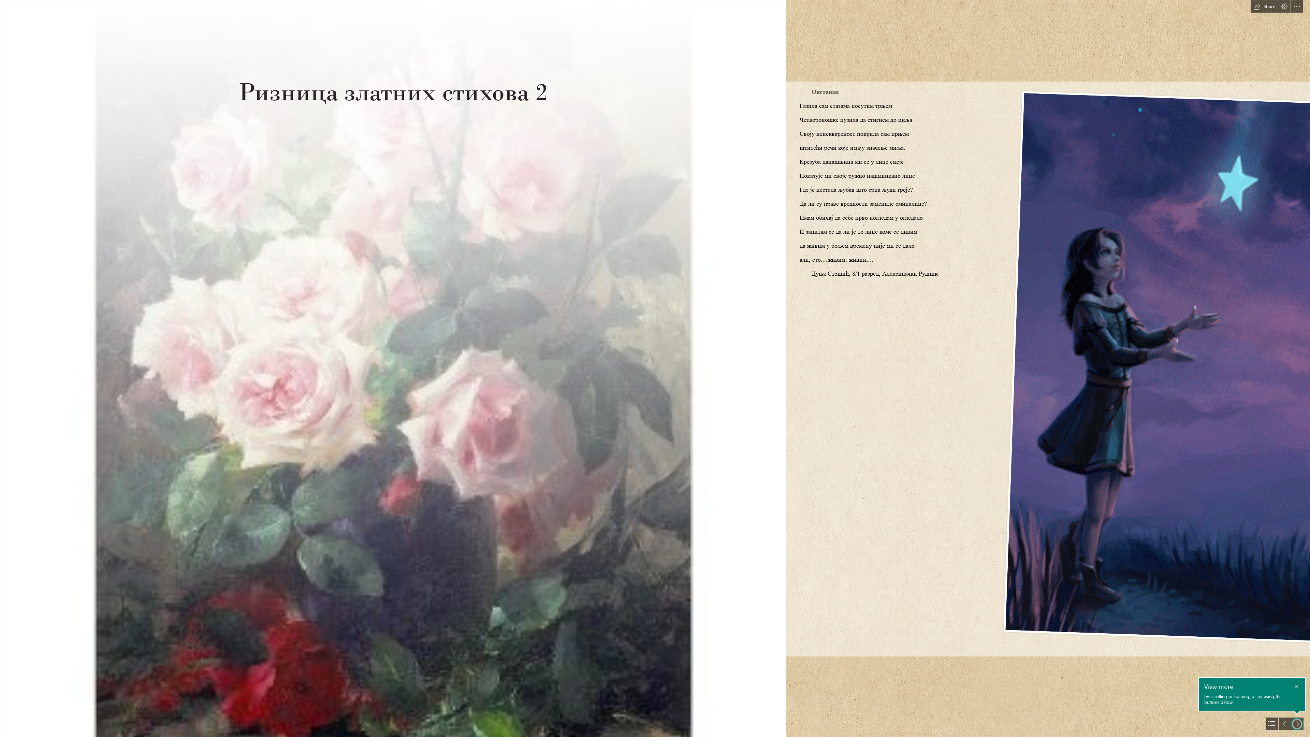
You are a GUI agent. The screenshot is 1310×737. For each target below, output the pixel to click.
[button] (1264, 6)
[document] (655, 368)
